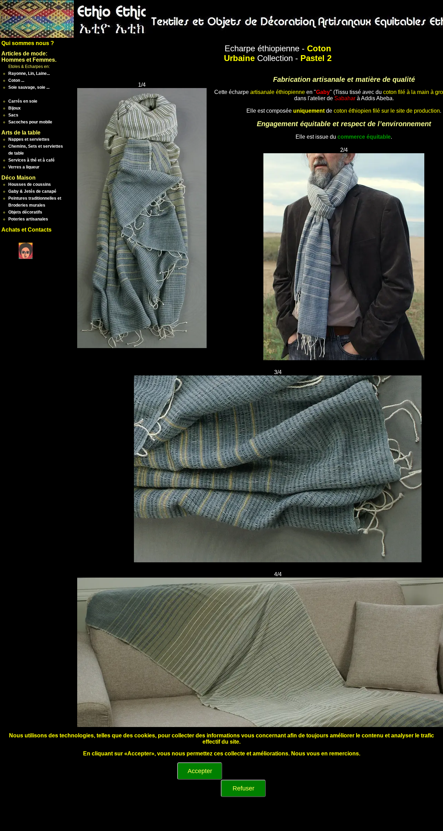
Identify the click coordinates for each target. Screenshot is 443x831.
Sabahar (344, 98)
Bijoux (14, 108)
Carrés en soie (22, 101)
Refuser (243, 788)
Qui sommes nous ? (27, 43)
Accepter (200, 771)
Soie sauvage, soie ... (28, 87)
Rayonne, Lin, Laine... (29, 73)
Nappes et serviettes (28, 139)
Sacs (13, 115)
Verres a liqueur (23, 167)
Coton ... (16, 80)
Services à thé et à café (31, 160)
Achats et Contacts (26, 230)
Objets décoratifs (25, 212)
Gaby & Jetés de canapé (32, 191)
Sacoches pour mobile (30, 122)
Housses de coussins (29, 184)
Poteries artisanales (28, 219)
